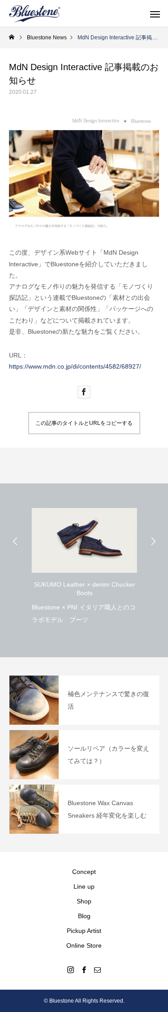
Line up (84, 886)
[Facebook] (84, 969)
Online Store (84, 945)
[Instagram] (70, 969)
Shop (84, 901)
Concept (84, 871)
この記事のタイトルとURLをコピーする (84, 423)
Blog (84, 916)
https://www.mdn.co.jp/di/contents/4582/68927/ (75, 366)
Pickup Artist (84, 930)
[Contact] (97, 969)
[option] (84, 563)
